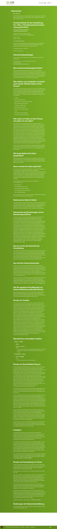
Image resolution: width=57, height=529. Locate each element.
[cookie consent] (1, 527)
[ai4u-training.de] (10, 3)
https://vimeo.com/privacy (20, 346)
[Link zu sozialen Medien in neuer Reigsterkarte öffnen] (50, 527)
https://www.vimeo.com (39, 479)
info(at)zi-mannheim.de (20, 41)
